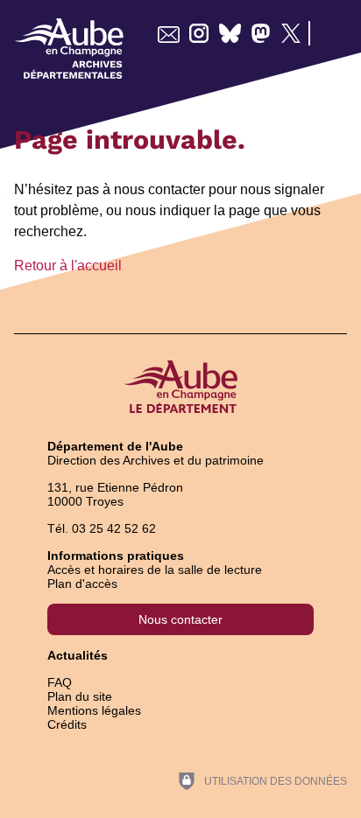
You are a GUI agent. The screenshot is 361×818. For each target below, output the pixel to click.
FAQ (59, 682)
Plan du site (79, 696)
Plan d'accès (82, 584)
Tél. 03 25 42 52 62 (101, 528)
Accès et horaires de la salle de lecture (154, 570)
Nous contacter (180, 619)
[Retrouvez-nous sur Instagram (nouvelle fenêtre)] (199, 33)
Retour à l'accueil (68, 265)
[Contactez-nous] (169, 33)
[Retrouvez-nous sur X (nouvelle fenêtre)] (291, 33)
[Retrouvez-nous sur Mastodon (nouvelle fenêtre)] (261, 33)
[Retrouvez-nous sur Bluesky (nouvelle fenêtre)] (230, 33)
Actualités (77, 655)
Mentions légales (94, 710)
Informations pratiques (115, 556)
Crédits (67, 724)
